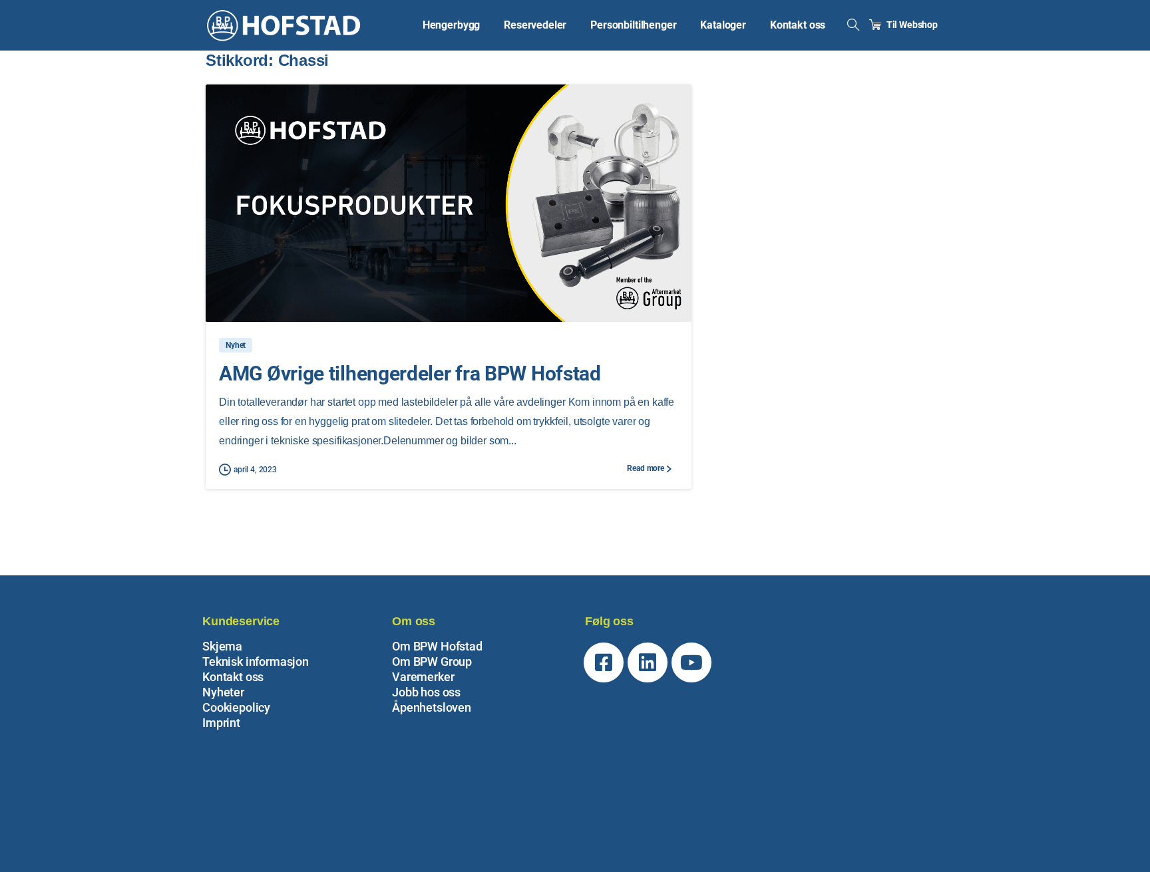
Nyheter (223, 692)
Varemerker (423, 677)
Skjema (222, 646)
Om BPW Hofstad (437, 646)
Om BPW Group (432, 661)
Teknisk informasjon (255, 661)
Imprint (221, 723)
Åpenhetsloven (431, 707)
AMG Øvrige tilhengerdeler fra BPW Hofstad (410, 373)
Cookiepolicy (236, 707)
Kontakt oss (233, 677)
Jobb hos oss (426, 692)
